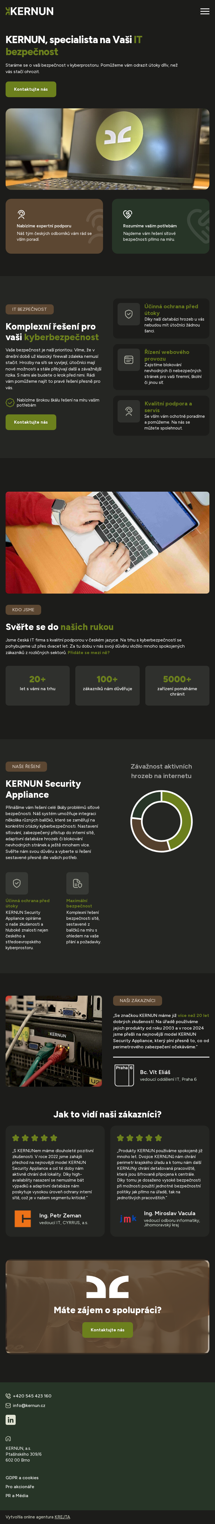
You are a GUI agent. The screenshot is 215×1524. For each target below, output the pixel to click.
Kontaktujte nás (31, 89)
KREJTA (62, 1517)
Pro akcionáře (20, 1486)
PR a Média (17, 1495)
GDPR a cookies (22, 1477)
